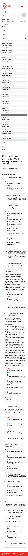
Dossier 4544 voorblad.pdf (14, 295)
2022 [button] (3, 142)
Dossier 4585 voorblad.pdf (14, 371)
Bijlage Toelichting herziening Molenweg (15, 234)
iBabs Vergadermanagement (10, 553)
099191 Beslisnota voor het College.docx (15, 532)
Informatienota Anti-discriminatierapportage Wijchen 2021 (16, 457)
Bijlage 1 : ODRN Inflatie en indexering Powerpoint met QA (15, 383)
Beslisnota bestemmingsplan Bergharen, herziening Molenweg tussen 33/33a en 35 (15, 219)
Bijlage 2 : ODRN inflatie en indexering (15, 388)
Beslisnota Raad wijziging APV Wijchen (15, 424)
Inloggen (22, 553)
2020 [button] (3, 150)
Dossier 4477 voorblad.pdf (14, 452)
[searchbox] (11, 15)
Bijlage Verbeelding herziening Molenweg (15, 229)
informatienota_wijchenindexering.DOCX (16, 377)
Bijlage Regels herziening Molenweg (14, 225)
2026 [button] (3, 27)
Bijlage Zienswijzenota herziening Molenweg (13, 243)
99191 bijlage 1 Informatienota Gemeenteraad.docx (15, 536)
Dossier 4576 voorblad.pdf (14, 527)
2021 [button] (3, 146)
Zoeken (3, 12)
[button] (24, 15)
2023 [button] (3, 38)
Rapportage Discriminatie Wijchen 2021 (14, 467)
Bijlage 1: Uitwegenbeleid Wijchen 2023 (14, 496)
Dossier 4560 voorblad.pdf (14, 487)
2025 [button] (3, 30)
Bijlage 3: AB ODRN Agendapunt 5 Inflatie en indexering (16, 392)
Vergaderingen (9, 21)
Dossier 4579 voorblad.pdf (14, 214)
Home (3, 21)
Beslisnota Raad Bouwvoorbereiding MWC (15, 300)
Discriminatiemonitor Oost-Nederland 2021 (14, 463)
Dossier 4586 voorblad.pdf (14, 184)
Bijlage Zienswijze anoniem (15, 238)
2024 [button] (3, 34)
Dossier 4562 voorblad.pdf (14, 420)
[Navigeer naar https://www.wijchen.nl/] (6, 6)
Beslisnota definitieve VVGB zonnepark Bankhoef (15, 189)
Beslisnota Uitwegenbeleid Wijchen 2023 (14, 491)
